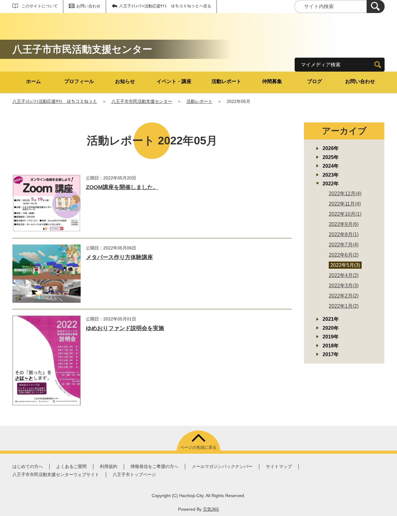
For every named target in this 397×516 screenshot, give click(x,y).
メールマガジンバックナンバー (222, 466)
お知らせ (125, 81)
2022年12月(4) (345, 193)
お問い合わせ (88, 6)
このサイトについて (39, 6)
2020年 (331, 328)
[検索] (376, 6)
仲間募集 (272, 81)
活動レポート (226, 81)
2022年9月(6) (344, 224)
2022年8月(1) (344, 234)
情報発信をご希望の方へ (154, 466)
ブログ (314, 81)
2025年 (331, 157)
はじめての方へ (27, 466)
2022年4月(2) (344, 275)
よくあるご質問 (71, 466)
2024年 (331, 166)
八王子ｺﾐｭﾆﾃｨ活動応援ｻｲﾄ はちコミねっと (54, 101)
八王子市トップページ (134, 474)
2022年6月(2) (344, 255)
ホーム (33, 81)
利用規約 (108, 466)
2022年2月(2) (344, 295)
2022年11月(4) (345, 203)
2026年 (331, 148)
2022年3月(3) (344, 285)
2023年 (331, 175)
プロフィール (79, 81)
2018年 (331, 345)
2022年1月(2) (344, 306)
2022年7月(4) (344, 244)
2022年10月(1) (345, 214)
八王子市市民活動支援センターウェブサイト (55, 474)
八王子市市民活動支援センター (141, 101)
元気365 (211, 509)
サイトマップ (279, 466)
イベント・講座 (174, 81)
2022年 (331, 183)
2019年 (331, 336)
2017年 (331, 354)
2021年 (331, 319)
